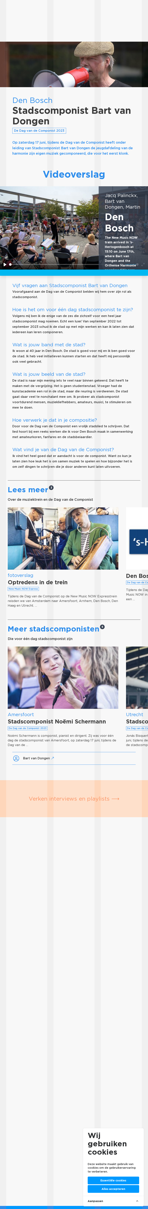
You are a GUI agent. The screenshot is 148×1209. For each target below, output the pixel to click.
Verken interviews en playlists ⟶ (74, 798)
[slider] (59, 264)
